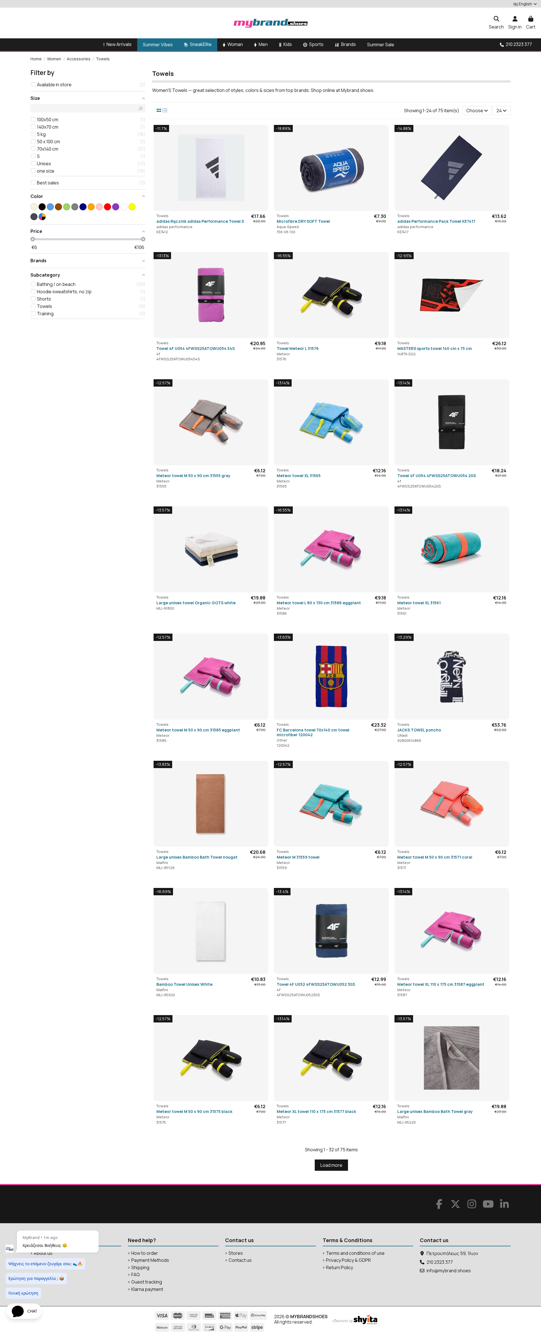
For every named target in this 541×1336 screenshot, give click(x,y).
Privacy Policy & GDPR (348, 1260)
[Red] (107, 206)
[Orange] (91, 206)
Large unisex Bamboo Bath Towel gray (435, 1111)
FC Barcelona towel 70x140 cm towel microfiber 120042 (313, 732)
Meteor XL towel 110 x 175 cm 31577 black (316, 1111)
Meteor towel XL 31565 (299, 475)
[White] (123, 206)
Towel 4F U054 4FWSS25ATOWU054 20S (436, 475)
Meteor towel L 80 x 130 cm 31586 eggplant (319, 602)
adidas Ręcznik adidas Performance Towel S (200, 221)
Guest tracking (146, 1282)
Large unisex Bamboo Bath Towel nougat (197, 857)
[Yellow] (132, 206)
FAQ (135, 1274)
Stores (236, 1253)
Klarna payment (147, 1289)
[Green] (66, 206)
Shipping (140, 1267)
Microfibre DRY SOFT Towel (303, 221)
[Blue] (50, 206)
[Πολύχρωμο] (42, 216)
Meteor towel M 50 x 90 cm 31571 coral (434, 857)
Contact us (240, 1260)
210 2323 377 (440, 1262)
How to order (144, 1253)
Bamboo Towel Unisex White (184, 984)
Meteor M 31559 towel (298, 857)
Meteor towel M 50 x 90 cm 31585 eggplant (198, 730)
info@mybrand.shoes (449, 1270)
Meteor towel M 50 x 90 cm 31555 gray (193, 475)
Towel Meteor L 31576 (298, 348)
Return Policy (339, 1267)
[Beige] (33, 206)
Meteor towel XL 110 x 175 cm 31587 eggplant (440, 984)
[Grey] (74, 206)
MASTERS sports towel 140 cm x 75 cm (434, 348)
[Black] (42, 206)
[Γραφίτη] (33, 216)
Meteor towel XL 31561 (419, 602)
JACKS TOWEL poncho (419, 730)
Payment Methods (150, 1260)
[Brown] (58, 206)
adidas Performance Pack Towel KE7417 (436, 221)
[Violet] (115, 206)
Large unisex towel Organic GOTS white (196, 602)
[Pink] (99, 206)
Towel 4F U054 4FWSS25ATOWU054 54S (195, 348)
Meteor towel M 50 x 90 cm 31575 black (194, 1111)
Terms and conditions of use (355, 1253)
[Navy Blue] (83, 206)
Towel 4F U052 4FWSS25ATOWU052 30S (316, 984)
